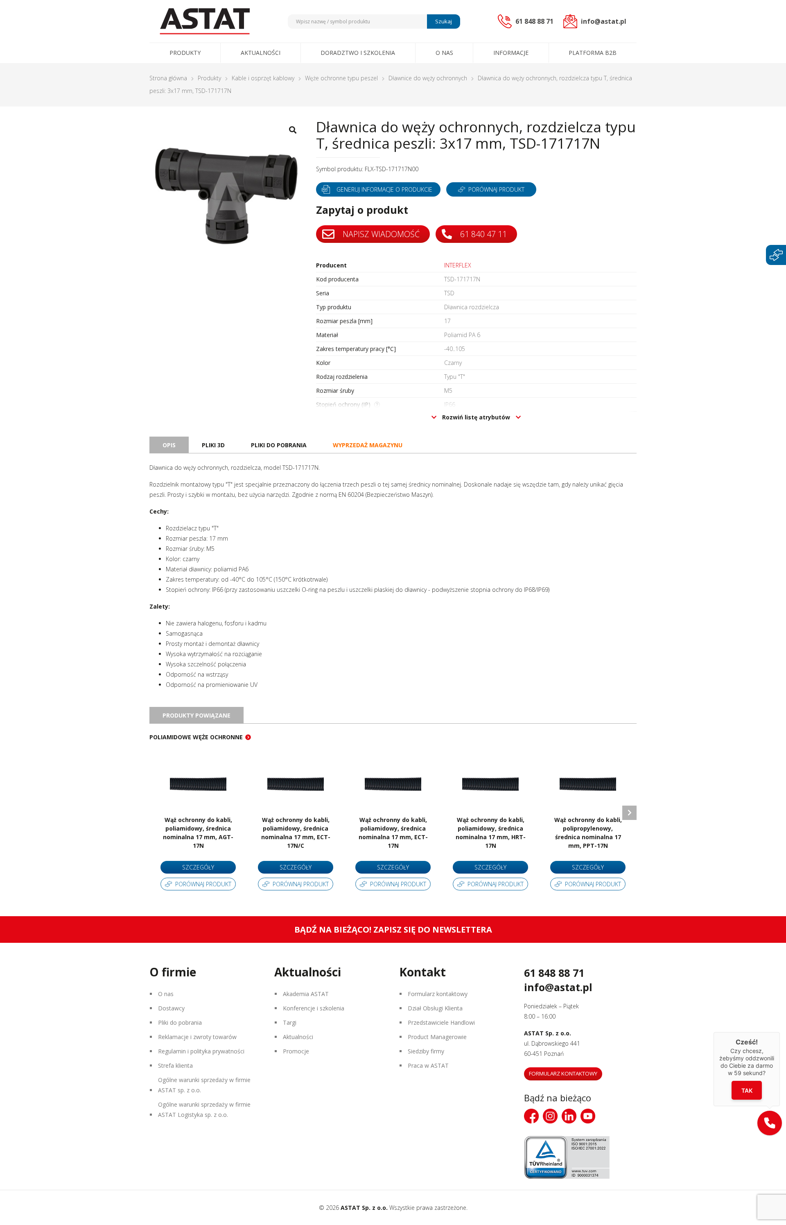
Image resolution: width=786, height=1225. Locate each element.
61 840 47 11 (482, 234)
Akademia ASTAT (306, 994)
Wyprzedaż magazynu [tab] (367, 445)
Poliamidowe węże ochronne (196, 737)
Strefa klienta (175, 1065)
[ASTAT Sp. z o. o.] (205, 21)
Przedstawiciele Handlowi (441, 1022)
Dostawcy (171, 1008)
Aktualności (260, 53)
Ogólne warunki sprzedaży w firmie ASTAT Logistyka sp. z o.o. (204, 1109)
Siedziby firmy (426, 1051)
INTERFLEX (457, 265)
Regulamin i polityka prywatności (201, 1051)
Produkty (185, 53)
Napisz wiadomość (380, 234)
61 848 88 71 (554, 973)
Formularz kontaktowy (438, 994)
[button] (769, 1123)
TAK (746, 1090)
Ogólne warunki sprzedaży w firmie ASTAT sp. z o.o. (204, 1085)
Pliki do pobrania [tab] (279, 445)
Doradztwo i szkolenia (358, 53)
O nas (444, 53)
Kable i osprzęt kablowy (263, 78)
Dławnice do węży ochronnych (427, 78)
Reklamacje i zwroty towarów (197, 1037)
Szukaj (443, 21)
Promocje (296, 1051)
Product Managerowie (437, 1037)
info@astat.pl (558, 987)
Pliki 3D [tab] (213, 445)
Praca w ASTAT (428, 1065)
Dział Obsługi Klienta (435, 1008)
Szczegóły (198, 867)
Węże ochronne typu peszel (341, 78)
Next (629, 813)
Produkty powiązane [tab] (196, 715)
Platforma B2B (593, 53)
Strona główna (168, 78)
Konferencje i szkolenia (313, 1008)
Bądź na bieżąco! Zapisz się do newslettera (393, 929)
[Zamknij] (780, 1032)
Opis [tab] (169, 445)
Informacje (511, 53)
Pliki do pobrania (180, 1022)
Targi (289, 1022)
